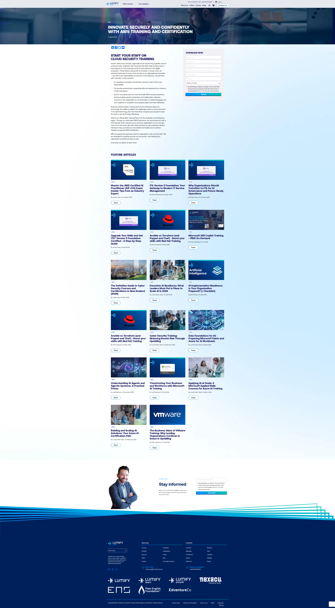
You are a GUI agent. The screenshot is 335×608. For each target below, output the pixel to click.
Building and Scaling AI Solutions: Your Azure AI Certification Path (125, 433)
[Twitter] (117, 569)
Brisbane (209, 548)
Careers (144, 561)
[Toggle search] (209, 5)
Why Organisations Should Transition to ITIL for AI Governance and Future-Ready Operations (205, 189)
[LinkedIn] (109, 569)
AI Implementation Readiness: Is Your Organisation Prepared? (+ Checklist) (205, 288)
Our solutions (144, 4)
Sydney (188, 558)
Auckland (188, 548)
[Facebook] (113, 569)
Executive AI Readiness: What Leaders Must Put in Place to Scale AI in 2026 (167, 288)
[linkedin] (112, 48)
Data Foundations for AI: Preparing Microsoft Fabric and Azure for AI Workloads (206, 338)
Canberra (209, 554)
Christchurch (189, 554)
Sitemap (221, 605)
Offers (192, 5)
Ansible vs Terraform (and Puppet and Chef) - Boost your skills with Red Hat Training (167, 238)
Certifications (166, 551)
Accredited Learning (168, 561)
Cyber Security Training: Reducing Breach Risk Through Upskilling (167, 338)
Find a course (128, 4)
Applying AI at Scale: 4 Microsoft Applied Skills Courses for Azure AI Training (205, 386)
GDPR (212, 603)
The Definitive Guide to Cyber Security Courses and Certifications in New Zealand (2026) (128, 289)
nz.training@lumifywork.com (154, 569)
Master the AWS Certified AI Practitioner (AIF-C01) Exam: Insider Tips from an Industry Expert (127, 189)
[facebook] (116, 48)
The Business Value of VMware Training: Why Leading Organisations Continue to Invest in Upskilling (167, 434)
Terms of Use (203, 603)
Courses (144, 548)
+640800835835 (207, 2)
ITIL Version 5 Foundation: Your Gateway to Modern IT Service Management (167, 188)
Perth (208, 551)
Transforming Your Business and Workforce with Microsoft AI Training (167, 386)
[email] (122, 48)
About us (184, 5)
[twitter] (119, 48)
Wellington (189, 551)
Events (198, 5)
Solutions (144, 551)
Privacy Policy (176, 603)
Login (219, 2)
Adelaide (209, 558)
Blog (204, 5)
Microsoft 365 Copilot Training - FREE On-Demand (205, 237)
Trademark (221, 603)
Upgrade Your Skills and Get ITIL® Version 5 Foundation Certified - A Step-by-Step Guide (127, 239)
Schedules (166, 548)
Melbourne (189, 561)
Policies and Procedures (190, 603)
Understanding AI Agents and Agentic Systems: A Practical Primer (128, 386)
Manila (209, 561)
